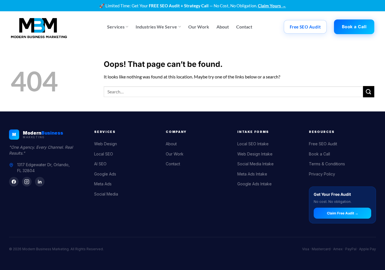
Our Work (198, 26)
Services (116, 26)
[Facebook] (14, 181)
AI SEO (100, 163)
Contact (244, 26)
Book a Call (319, 154)
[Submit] (368, 91)
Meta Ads (103, 183)
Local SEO (103, 154)
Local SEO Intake (253, 143)
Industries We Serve (156, 26)
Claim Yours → (272, 5)
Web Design (105, 143)
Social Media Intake (255, 163)
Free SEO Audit (323, 143)
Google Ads (105, 174)
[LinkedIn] (40, 181)
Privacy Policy (322, 174)
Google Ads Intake (254, 183)
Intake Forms (253, 132)
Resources (322, 132)
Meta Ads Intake (252, 174)
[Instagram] (27, 181)
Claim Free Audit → (342, 213)
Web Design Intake (255, 154)
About (222, 26)
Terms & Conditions (327, 163)
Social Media (106, 194)
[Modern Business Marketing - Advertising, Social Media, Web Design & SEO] (39, 26)
